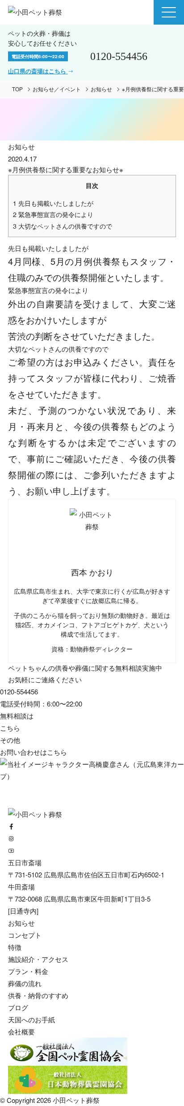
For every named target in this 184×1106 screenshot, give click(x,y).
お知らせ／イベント (57, 89)
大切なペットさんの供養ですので (62, 225)
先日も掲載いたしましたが (53, 203)
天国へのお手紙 (31, 1019)
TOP (17, 89)
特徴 (14, 947)
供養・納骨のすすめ (38, 995)
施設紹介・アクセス (38, 959)
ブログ (18, 1007)
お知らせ (101, 89)
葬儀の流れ (25, 983)
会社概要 (21, 1031)
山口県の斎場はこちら (38, 71)
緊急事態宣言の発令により (53, 214)
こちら (57, 752)
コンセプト (25, 935)
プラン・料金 (28, 971)
